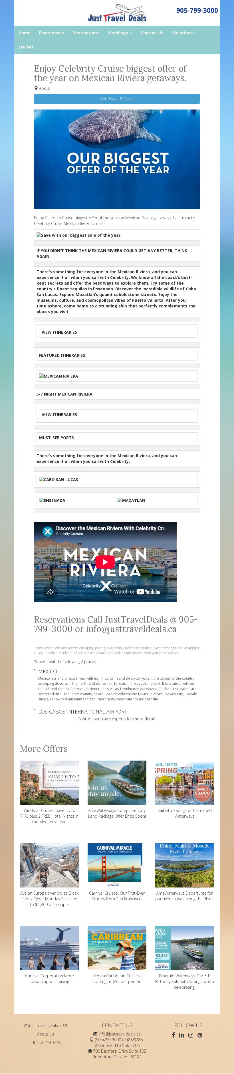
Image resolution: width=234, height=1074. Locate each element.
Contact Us (152, 32)
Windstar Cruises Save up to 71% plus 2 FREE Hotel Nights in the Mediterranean (49, 816)
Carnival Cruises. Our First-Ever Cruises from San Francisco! (117, 895)
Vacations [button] (182, 32)
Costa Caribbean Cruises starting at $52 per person (117, 978)
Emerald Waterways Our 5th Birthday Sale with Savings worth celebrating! (184, 981)
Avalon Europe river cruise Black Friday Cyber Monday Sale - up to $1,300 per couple (49, 898)
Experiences (51, 32)
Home (25, 32)
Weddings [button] (118, 32)
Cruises (26, 47)
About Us (45, 1034)
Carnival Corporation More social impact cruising (49, 978)
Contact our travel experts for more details (117, 719)
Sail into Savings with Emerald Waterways (185, 813)
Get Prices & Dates (117, 99)
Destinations (85, 32)
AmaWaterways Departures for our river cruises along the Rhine (184, 895)
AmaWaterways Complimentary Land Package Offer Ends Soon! (117, 813)
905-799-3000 (197, 10)
